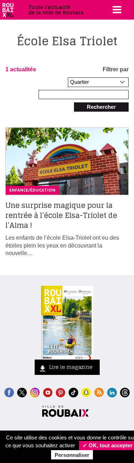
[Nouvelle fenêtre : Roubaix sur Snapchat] (86, 392)
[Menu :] (116, 9)
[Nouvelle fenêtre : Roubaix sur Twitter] (22, 392)
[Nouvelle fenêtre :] (48, 392)
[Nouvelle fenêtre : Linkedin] (112, 392)
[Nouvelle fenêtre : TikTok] (73, 392)
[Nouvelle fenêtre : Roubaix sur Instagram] (35, 392)
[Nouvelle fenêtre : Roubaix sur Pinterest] (60, 392)
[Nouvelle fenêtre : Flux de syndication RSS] (99, 392)
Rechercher (101, 107)
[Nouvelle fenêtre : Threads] (125, 392)
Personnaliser (72, 455)
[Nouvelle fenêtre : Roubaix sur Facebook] (9, 392)
